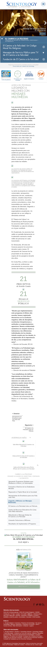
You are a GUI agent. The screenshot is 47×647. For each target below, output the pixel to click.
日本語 (18, 614)
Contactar (25, 625)
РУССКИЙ (23, 614)
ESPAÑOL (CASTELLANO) (10, 617)
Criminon (41, 79)
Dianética (17, 631)
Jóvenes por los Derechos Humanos (33, 637)
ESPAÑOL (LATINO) (33, 615)
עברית (13, 614)
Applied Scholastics (29, 79)
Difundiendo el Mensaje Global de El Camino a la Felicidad (20, 515)
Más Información (17, 625)
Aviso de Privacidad (7, 644)
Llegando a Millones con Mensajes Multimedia (20, 501)
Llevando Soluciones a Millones (19, 520)
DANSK (37, 612)
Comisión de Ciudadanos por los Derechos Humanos (17, 639)
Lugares (31, 625)
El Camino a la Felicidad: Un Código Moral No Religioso (20, 47)
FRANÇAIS (6, 614)
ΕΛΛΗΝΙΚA (22, 617)
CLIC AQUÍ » (23, 542)
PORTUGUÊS (36, 617)
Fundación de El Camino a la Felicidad (20, 59)
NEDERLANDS (37, 614)
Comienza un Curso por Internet (22, 633)
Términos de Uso (29, 644)
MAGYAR (12, 615)
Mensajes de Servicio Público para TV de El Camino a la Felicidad (20, 54)
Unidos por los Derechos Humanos (12, 637)
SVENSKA (23, 615)
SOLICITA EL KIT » (23, 586)
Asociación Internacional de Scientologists (23, 634)
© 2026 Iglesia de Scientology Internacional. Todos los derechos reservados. (22, 643)
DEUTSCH (6, 615)
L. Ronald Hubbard (8, 623)
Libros (37, 624)
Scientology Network (26, 631)
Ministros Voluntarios (16, 624)
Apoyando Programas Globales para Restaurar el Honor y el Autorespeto (21, 482)
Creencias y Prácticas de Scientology (24, 623)
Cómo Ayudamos (6, 79)
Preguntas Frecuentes (29, 624)
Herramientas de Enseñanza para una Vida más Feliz (23, 496)
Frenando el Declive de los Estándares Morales (22, 487)
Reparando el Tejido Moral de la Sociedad (23, 492)
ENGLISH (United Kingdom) (26, 612)
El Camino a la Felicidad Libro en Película (23, 506)
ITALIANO (28, 617)
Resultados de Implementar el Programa (22, 524)
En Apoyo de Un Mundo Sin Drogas (32, 636)
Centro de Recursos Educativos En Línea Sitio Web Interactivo (22, 510)
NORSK (18, 615)
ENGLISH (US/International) (10, 612)
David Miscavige (8, 633)
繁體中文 (30, 614)
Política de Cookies (19, 644)
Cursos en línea (7, 625)
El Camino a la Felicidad (17, 79)
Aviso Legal (38, 644)
